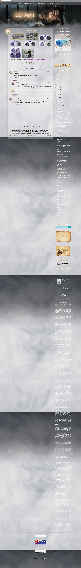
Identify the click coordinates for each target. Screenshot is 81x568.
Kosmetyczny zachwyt (63, 391)
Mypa (56, 434)
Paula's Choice (68, 452)
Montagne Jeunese (60, 429)
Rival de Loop (60, 475)
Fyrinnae (61, 361)
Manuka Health (60, 413)
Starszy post (49, 135)
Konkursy (65, 385)
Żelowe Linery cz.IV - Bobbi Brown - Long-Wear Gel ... (63, 126)
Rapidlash (56, 470)
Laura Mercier (68, 400)
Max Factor (63, 415)
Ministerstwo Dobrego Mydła (63, 420)
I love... (66, 372)
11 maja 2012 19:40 (48, 98)
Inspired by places (65, 374)
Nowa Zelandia (63, 441)
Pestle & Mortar (58, 455)
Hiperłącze (69, 371)
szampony (56, 499)
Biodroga (66, 324)
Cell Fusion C (68, 332)
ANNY (68, 310)
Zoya (68, 525)
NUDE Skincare (63, 442)
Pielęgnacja (57, 458)
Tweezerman (65, 510)
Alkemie (69, 308)
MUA (64, 430)
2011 (58, 97)
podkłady (56, 463)
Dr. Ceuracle (60, 347)
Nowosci (59, 182)
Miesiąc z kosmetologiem (66, 418)
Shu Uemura (64, 485)
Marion (59, 414)
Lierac (56, 402)
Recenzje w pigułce (63, 473)
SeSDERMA (63, 484)
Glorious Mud (59, 141)
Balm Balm (59, 317)
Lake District (57, 399)
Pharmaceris (57, 456)
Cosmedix (62, 339)
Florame (64, 359)
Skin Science (68, 487)
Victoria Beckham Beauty (66, 516)
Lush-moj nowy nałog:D (61, 210)
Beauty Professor (63, 293)
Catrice (56, 332)
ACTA (70, 305)
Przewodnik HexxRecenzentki (59, 468)
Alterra (69, 309)
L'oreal (56, 396)
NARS (67, 436)
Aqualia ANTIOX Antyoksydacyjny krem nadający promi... (63, 114)
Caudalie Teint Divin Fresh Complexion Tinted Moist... (62, 169)
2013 (58, 94)
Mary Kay (64, 414)
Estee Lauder (68, 353)
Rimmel (69, 474)
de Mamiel (69, 340)
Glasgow (67, 364)
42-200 (62, 304)
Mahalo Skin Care (64, 408)
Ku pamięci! (64, 394)
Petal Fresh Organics (64, 455)
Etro (60, 354)
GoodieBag (59, 366)
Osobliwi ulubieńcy (58, 450)
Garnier (56, 362)
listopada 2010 (60, 101)
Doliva (65, 345)
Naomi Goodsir (64, 436)
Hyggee (60, 372)
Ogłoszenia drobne (64, 444)
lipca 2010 (60, 108)
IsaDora (67, 375)
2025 (58, 74)
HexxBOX (57, 371)
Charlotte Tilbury (65, 333)
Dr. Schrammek (68, 347)
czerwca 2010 (60, 110)
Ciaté (62, 336)
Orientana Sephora (64, 448)
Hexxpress (65, 371)
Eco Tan (60, 350)
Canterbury (59, 331)
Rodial (65, 475)
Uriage (59, 513)
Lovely (56, 406)
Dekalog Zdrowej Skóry (60, 343)
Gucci (61, 367)
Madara (59, 408)
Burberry (56, 330)
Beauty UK (69, 319)
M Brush (60, 407)
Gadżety (65, 361)
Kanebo (62, 381)
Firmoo (70, 358)
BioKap (69, 324)
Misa (70, 420)
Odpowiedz (17, 77)
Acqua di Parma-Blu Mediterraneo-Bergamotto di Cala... (63, 146)
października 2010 (61, 103)
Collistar (65, 338)
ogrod (68, 444)
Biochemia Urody (58, 324)
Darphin (60, 340)
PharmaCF (63, 456)
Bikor (70, 322)
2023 (58, 77)
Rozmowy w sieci (63, 479)
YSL (59, 523)
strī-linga (15, 71)
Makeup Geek (69, 411)
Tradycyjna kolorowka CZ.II (62, 156)
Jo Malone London (66, 379)
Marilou (56, 414)
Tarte (67, 500)
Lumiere (65, 406)
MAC (68, 407)
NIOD (66, 438)
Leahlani (63, 401)
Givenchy (59, 364)
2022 (58, 79)
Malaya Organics (63, 412)
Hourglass (57, 372)
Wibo (60, 519)
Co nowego (64, 337)
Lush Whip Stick (60, 154)
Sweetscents (65, 498)
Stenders (61, 493)
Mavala (59, 415)
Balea (56, 317)
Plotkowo (66, 462)
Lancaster (65, 399)
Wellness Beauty (68, 518)
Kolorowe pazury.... (61, 207)
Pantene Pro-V (66, 451)
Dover (62, 346)
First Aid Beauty (57, 359)
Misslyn (60, 421)
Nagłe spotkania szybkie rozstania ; (61, 435)
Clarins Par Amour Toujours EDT (63, 175)
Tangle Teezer (64, 500)
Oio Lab (62, 445)
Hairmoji (68, 368)
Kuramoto (61, 395)
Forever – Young (59, 360)
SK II (56, 487)
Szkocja (60, 499)
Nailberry (56, 436)
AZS (63, 316)
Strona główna (30, 135)
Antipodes (58, 311)
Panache (62, 451)
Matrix (56, 415)
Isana (70, 375)
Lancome (69, 399)
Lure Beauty (69, 406)
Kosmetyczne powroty (67, 388)
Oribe (56, 448)
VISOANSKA (66, 517)
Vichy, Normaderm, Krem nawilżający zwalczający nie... (63, 119)
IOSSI (60, 375)
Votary (70, 517)
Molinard (67, 428)
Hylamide (63, 372)
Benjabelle (59, 322)
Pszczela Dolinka (66, 468)
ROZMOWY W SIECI (41, 3)
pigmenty (30, 63)
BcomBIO (65, 319)
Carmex (69, 331)
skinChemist (64, 488)
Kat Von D (66, 381)
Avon (58, 170)
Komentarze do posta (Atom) (32, 137)
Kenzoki (62, 382)
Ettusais (62, 354)
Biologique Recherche (59, 325)
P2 (65, 450)
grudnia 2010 (60, 100)
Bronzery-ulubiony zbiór (61, 215)
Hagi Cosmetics (61, 368)
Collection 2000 (60, 338)
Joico (66, 380)
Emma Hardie (68, 352)
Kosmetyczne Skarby (60, 389)
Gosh (62, 366)
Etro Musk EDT (60, 111)
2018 (58, 85)
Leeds (66, 401)
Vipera (62, 517)
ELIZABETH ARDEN (61, 352)
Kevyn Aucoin (66, 382)
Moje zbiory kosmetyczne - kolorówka (62, 427)
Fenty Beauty (60, 358)
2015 (58, 90)
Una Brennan (60, 512)
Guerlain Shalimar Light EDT (62, 179)
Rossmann (69, 475)
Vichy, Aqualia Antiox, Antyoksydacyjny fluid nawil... (63, 116)
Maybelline (69, 415)
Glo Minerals (57, 365)
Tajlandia (61, 500)
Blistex (62, 326)
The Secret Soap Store (59, 505)
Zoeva (66, 525)
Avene (59, 316)
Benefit (56, 322)
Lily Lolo (58, 185)
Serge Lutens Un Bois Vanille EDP (63, 151)
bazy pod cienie (68, 318)
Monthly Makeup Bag (67, 429)
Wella (64, 518)
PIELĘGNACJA (51, 3)
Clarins (67, 336)
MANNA (56, 413)
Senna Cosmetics (67, 481)
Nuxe (68, 442)
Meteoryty (59, 202)
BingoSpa (56, 323)
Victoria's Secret (57, 517)
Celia (65, 332)
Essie (65, 353)
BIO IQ (66, 323)
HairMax (65, 368)
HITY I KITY (59, 3)
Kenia (59, 382)
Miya (63, 421)
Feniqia (56, 358)
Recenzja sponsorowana (65, 471)
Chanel (56, 333)
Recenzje (57, 473)
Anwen (62, 311)
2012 (58, 95)
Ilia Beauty (61, 373)
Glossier (61, 365)
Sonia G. (64, 491)
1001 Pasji (63, 278)
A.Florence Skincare (59, 305)
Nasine (70, 436)
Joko (68, 380)
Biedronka (63, 322)
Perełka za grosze (63, 454)
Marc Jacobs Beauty (67, 413)
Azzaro (66, 316)
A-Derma (69, 304)
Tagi (58, 500)
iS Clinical (63, 375)
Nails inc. (60, 436)
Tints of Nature (63, 506)
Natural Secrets (58, 437)
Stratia (67, 493)
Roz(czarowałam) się (59, 476)
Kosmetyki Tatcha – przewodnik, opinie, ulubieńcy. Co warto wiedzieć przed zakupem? (63, 33)
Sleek (69, 488)
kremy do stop (68, 392)
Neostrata (65, 437)
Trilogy (66, 509)
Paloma (59, 451)
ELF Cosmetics (63, 351)
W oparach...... (60, 209)
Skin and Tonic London (61, 487)
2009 (58, 219)
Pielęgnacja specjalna (59, 459)
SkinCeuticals (57, 488)
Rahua (70, 469)
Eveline (69, 354)
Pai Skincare (68, 450)
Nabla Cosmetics (68, 434)
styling (64, 494)
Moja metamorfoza (62, 423)
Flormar (67, 359)
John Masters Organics (61, 380)
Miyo (64, 421)
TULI (68, 509)
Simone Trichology (61, 486)
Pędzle (58, 183)
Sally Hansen (61, 480)
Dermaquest (62, 344)
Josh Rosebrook (57, 381)
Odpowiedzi (15, 80)
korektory (69, 385)
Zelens (60, 525)
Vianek (56, 516)
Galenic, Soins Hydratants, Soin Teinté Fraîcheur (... (63, 158)
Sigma (68, 485)
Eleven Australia (57, 351)
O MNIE (19, 3)
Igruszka (69, 372)
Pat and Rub (58, 452)
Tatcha (69, 500)
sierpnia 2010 (60, 106)
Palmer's (56, 451)
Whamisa (56, 519)
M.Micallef (64, 407)
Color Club (69, 338)
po (70, 462)
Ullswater (69, 510)
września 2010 (60, 105)
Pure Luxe (59, 187)
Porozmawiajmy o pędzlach (60, 466)
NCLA (62, 437)
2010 (58, 98)
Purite (63, 469)
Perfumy (69, 454)
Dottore (56, 346)
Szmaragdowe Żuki (65, 499)
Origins (63, 449)
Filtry (67, 358)
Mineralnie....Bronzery (61, 197)
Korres (56, 386)
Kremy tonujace (58, 393)
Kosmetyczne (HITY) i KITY (65, 386)
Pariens (70, 451)
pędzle (69, 455)
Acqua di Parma (66, 305)
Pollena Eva (66, 463)
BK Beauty (58, 326)
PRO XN (58, 467)
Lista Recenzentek (60, 405)
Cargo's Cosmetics (65, 331)
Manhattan (69, 412)
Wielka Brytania (64, 519)
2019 (58, 84)
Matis (70, 414)
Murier (59, 431)
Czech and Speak (68, 339)
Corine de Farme (58, 339)
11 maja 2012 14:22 (48, 71)
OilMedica (58, 445)
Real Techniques (64, 470)
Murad (66, 430)
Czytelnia (57, 340)
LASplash (63, 400)
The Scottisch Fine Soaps (67, 504)
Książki (60, 394)
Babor (68, 316)
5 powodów (65, 304)
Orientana (59, 448)
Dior (63, 345)
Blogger (45, 558)
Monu (56, 430)
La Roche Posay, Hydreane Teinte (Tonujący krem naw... (63, 164)
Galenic (69, 361)
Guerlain (64, 367)
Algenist (66, 308)
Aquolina (60, 312)
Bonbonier (69, 326)
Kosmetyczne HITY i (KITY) (63, 387)
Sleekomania (57, 489)
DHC (61, 345)
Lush (56, 407)
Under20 (64, 512)
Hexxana (17, 82)
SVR (56, 498)
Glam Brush (63, 364)
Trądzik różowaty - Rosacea (63, 508)
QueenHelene (66, 469)
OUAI (63, 450)
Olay (66, 445)
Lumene (62, 406)
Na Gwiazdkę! (62, 434)
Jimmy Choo (60, 379)
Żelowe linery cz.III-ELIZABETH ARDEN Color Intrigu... (63, 128)
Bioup (56, 326)
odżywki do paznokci (63, 443)
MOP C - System (60, 430)
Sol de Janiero (60, 491)
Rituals (56, 475)
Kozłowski (60, 392)
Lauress (56, 401)
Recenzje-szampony (61, 180)
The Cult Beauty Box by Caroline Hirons (63, 503)
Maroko (61, 414)
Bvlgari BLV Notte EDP (61, 149)
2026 (58, 72)
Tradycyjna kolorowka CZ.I (62, 196)
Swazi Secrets (60, 498)
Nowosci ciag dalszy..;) (61, 139)
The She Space (35, 63)
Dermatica (66, 344)
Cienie (27, 63)
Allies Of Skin (58, 309)
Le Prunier (60, 401)
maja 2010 (60, 217)
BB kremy (62, 319)
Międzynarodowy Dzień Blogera (60, 419)
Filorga (65, 358)
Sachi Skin (56, 480)
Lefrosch (69, 401)
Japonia (56, 378)
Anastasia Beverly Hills (62, 310)
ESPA (59, 353)
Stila (64, 493)
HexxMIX (60, 371)
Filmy (63, 358)
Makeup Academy (63, 411)
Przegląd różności (68, 467)
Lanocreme (57, 400)
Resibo (60, 474)
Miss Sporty (57, 421)
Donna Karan (68, 345)
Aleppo (61, 308)
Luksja (60, 406)
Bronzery (57, 329)
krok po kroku (65, 393)
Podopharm (61, 463)
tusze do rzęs (61, 510)
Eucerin (66, 354)
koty (58, 392)
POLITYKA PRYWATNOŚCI (29, 3)
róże (70, 479)
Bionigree (65, 325)
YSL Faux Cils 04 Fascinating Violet (64, 152)
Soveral (67, 491)
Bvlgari (60, 330)
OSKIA (69, 449)
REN (58, 474)
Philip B (66, 457)
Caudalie (62, 332)
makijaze (57, 412)
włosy (64, 520)
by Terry (62, 330)
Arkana (64, 312)
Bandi (63, 317)
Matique (68, 414)
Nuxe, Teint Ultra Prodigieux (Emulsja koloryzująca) (62, 161)
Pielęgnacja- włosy (67, 459)
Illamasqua (65, 373)
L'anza (64, 395)
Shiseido (60, 485)
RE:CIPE (59, 470)
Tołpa (68, 506)
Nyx (70, 442)
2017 (58, 87)
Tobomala (66, 506)
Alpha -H (62, 309)
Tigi (59, 506)
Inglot (60, 374)
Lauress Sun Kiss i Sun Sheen (63, 214)
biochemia (69, 323)
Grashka (64, 366)
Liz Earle (69, 405)
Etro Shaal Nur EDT (61, 132)
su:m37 (70, 494)
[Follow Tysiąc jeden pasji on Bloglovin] (40, 536)
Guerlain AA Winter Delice (62, 172)
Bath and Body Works (62, 318)
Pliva (62, 462)
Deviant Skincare (57, 345)
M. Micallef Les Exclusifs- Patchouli (64, 148)
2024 (58, 76)
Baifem (70, 316)
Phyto (70, 457)
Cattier (59, 332)
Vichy (59, 516)
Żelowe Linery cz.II (60, 130)
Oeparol (59, 444)
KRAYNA (64, 392)
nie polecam (62, 438)
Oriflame (69, 448)
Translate (44, 552)
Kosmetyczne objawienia (59, 388)
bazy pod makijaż (57, 319)
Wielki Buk (63, 274)
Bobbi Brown (65, 326)
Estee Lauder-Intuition (61, 174)
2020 (58, 82)
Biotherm (69, 325)
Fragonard (63, 360)
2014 (58, 92)
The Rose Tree (61, 504)
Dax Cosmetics (64, 340)
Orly (66, 449)
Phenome (62, 457)
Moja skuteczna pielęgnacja (64, 426)
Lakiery (61, 399)
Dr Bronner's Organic (66, 346)
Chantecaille (60, 333)
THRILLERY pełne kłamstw (63, 275)
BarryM (56, 318)
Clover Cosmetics (58, 337)
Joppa (70, 380)
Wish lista (61, 520)
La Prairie (58, 398)
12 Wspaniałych (58, 304)
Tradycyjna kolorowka (62, 507)
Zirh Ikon (63, 525)
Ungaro (67, 512)
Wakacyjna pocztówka (59, 518)
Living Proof (66, 405)
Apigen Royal (65, 311)
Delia (67, 343)
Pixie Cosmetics (58, 462)
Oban (58, 443)
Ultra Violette (57, 511)
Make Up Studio (58, 411)
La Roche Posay (63, 398)
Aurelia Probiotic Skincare (60, 315)
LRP (58, 406)
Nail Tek (69, 435)
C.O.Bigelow (66, 330)
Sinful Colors (66, 486)
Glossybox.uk (65, 365)
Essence (61, 353)
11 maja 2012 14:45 (48, 82)
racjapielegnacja (63, 286)
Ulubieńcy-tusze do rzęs (64, 511)
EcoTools (63, 350)
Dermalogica (57, 344)
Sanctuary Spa (66, 480)
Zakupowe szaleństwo (61, 524)
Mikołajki (66, 419)
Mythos (58, 434)
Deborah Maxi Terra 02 (61, 204)
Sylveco (69, 498)
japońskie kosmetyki (62, 378)
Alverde (56, 310)
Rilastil (66, 474)
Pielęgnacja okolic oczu (66, 458)
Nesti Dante (69, 437)
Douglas (59, 346)
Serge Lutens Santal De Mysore (63, 133)
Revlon (63, 474)
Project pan (62, 467)
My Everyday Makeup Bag (60, 433)
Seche (62, 481)
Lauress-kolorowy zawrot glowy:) (63, 194)
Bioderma (63, 324)
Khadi (70, 382)
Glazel (70, 364)
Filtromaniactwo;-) (60, 212)
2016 (58, 89)
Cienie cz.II (59, 135)
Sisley (70, 486)
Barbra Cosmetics (67, 317)
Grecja (67, 366)
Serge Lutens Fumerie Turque (63, 177)
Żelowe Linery (60, 201)
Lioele (65, 402)
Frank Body (67, 360)
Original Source (58, 449)
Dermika (69, 344)
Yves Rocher (63, 523)
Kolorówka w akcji (59, 385)
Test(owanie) (59, 502)
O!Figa (56, 443)
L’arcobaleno (68, 395)
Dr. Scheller (64, 347)
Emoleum (56, 353)
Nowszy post (12, 135)
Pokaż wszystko (68, 298)
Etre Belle (57, 354)
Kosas (59, 386)
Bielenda (66, 322)
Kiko (59, 383)
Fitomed (61, 359)
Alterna (66, 309)
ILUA (67, 373)
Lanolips (60, 400)
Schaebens (58, 481)
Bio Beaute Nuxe (61, 323)
